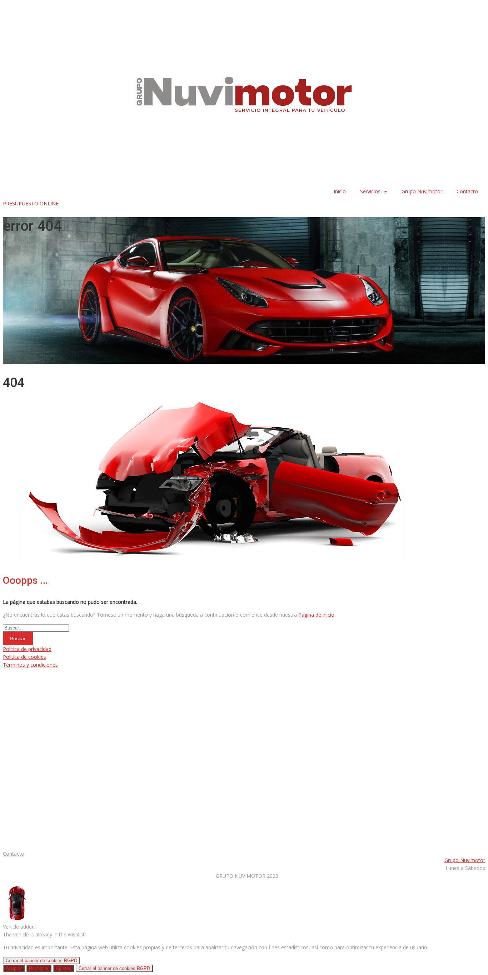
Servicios (370, 191)
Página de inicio (316, 614)
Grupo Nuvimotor (422, 191)
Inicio (340, 191)
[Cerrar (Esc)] (480, 8)
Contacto (467, 191)
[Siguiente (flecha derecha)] (475, 488)
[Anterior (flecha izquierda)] (12, 488)
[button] (31, 203)
